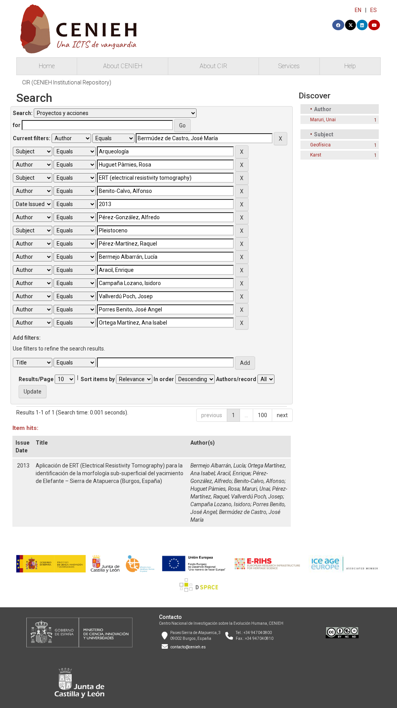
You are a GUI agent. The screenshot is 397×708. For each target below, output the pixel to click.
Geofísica (320, 145)
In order (164, 379)
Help (350, 66)
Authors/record (236, 379)
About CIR (213, 66)
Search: (23, 113)
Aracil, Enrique (233, 473)
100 (262, 415)
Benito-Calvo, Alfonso (259, 481)
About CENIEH (122, 66)
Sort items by (98, 379)
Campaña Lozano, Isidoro (220, 504)
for (17, 125)
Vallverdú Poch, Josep (257, 496)
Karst (315, 155)
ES (373, 10)
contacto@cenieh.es (188, 647)
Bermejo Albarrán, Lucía (217, 465)
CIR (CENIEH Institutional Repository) (66, 82)
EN (358, 10)
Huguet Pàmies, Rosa (215, 489)
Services (289, 66)
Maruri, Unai (256, 489)
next (282, 415)
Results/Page (36, 379)
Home (47, 66)
